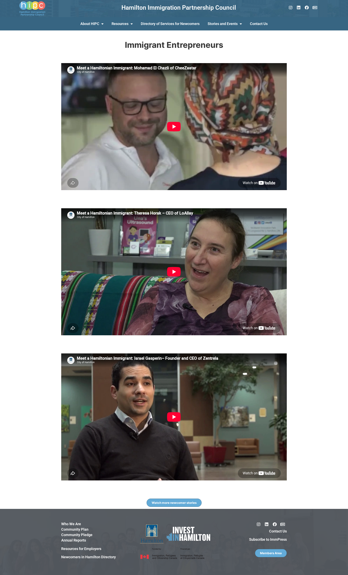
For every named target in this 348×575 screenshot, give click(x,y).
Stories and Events (223, 24)
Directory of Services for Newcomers (170, 24)
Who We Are (71, 524)
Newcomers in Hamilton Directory (88, 557)
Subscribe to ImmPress (268, 539)
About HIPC (89, 24)
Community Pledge (76, 535)
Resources (120, 24)
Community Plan (74, 529)
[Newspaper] (315, 8)
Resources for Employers (81, 549)
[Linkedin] (299, 8)
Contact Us (259, 24)
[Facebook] (307, 8)
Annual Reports (73, 540)
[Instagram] (291, 8)
